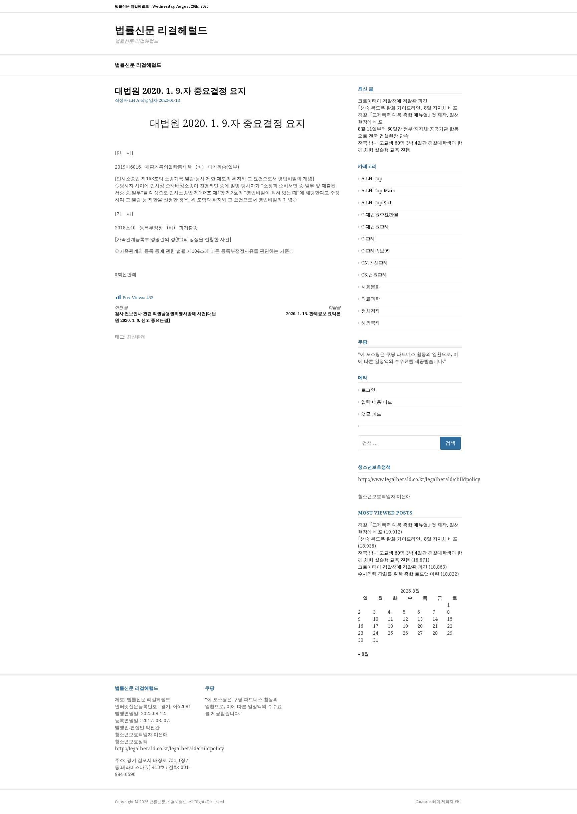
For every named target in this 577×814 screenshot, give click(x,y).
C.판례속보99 (375, 250)
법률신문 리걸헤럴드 (161, 30)
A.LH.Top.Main (378, 190)
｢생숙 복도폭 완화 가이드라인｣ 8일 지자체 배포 (407, 108)
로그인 (368, 390)
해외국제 (370, 323)
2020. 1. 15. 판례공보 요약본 (313, 310)
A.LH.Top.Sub (377, 202)
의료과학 (370, 298)
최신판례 (136, 337)
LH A (134, 100)
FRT (458, 801)
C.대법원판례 (375, 226)
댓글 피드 (371, 414)
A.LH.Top (371, 178)
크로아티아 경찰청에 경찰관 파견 (392, 101)
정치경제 (370, 311)
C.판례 (368, 238)
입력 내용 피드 (376, 402)
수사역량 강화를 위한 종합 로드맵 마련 (398, 574)
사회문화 (370, 286)
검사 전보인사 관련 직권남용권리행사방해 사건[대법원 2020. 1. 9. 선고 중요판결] (165, 314)
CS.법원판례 (374, 274)
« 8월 (363, 654)
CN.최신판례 (374, 262)
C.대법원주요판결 (379, 214)
